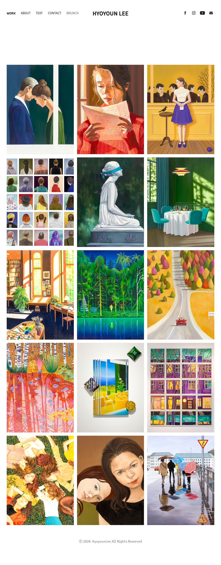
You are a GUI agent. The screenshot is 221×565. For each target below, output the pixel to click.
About (26, 13)
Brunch (72, 13)
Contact (54, 13)
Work (11, 13)
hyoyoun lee (110, 13)
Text (39, 13)
